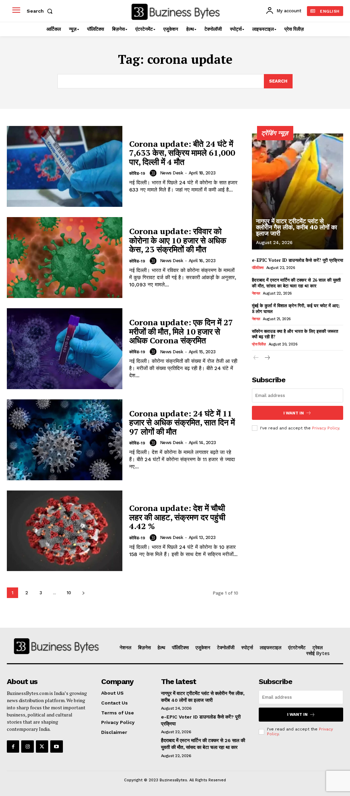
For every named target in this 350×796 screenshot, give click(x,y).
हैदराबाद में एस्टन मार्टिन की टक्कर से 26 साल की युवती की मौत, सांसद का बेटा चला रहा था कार (296, 283)
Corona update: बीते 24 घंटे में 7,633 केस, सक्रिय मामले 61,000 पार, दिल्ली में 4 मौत (182, 152)
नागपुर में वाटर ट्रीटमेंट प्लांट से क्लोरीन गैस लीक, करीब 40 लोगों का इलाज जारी (296, 227)
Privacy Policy (325, 428)
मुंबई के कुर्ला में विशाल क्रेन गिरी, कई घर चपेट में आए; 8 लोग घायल (296, 308)
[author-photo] (154, 173)
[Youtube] (56, 746)
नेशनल (256, 293)
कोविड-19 (137, 173)
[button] (41, 11)
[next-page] (83, 592)
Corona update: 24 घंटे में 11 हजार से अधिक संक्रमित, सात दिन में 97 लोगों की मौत (182, 422)
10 (69, 592)
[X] (42, 746)
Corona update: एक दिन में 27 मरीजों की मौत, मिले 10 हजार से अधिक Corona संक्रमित (181, 331)
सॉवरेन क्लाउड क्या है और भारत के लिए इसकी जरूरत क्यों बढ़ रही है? (295, 334)
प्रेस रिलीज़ (259, 344)
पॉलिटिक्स (258, 268)
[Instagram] (27, 746)
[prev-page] (256, 358)
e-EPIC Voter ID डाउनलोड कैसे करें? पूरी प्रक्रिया (297, 260)
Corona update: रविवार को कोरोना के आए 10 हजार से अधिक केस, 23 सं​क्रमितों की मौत (177, 240)
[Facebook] (13, 746)
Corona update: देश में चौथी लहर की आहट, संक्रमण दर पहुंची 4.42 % (177, 516)
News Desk (171, 172)
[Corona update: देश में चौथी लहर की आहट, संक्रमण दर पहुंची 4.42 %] (64, 531)
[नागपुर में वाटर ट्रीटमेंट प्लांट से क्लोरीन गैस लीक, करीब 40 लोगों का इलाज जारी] (297, 191)
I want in (293, 413)
